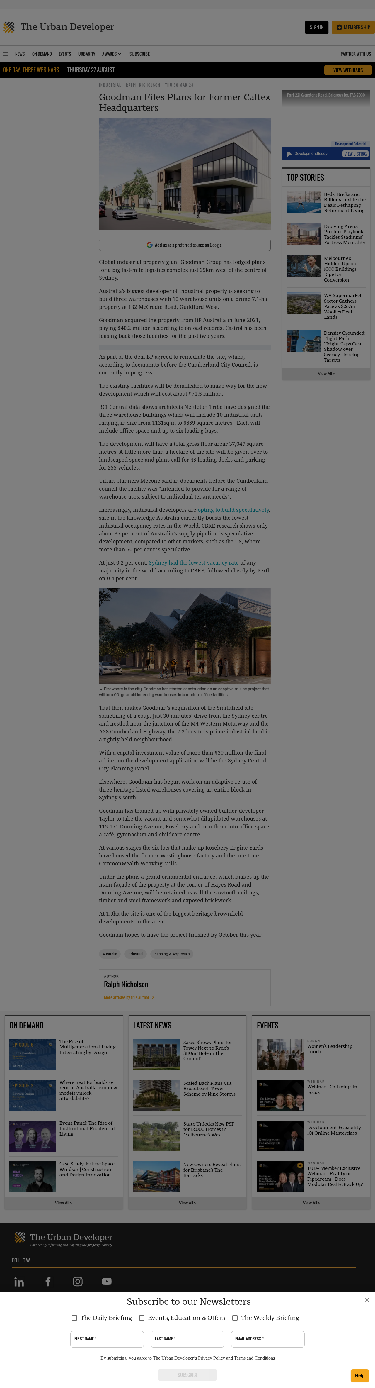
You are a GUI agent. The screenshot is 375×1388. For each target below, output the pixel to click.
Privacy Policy (211, 1357)
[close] (367, 1300)
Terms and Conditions (254, 1357)
